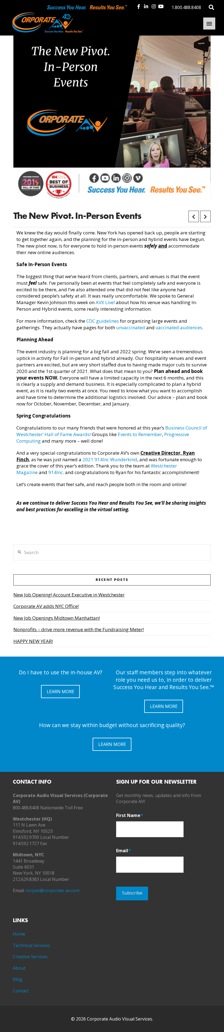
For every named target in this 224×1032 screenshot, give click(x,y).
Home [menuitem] (19, 934)
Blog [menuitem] (17, 979)
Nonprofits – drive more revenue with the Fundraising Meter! (78, 629)
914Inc (55, 472)
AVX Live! (105, 302)
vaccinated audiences (179, 327)
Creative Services (30, 957)
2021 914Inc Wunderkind (109, 459)
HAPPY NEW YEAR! (33, 641)
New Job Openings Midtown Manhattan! (56, 618)
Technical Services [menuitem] (31, 945)
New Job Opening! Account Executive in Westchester (69, 595)
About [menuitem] (19, 968)
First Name (129, 815)
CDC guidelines (102, 321)
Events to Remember (140, 434)
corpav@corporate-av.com (52, 890)
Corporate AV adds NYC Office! (46, 606)
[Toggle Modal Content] (211, 7)
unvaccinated (131, 327)
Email (123, 851)
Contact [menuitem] (21, 991)
